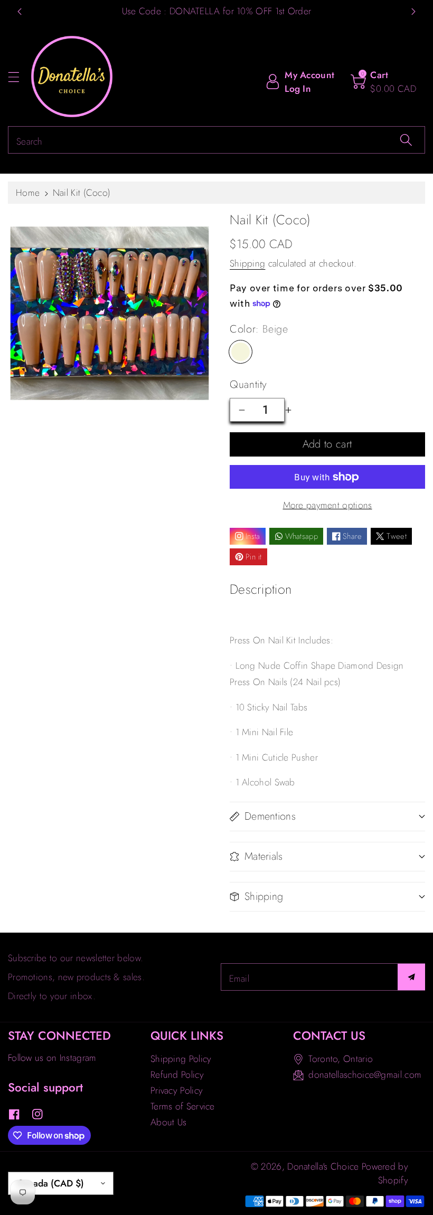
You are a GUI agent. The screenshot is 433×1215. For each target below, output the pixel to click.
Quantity (248, 384)
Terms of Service (182, 1106)
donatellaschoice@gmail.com (364, 1074)
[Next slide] (413, 11)
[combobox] (216, 140)
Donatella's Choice (323, 1166)
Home (28, 193)
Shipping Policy (181, 1059)
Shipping (247, 263)
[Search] (406, 140)
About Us (168, 1122)
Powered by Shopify (385, 1173)
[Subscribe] (411, 977)
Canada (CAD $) (50, 1183)
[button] (18, 76)
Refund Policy (177, 1074)
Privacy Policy (176, 1090)
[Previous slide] (19, 11)
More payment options (327, 505)
